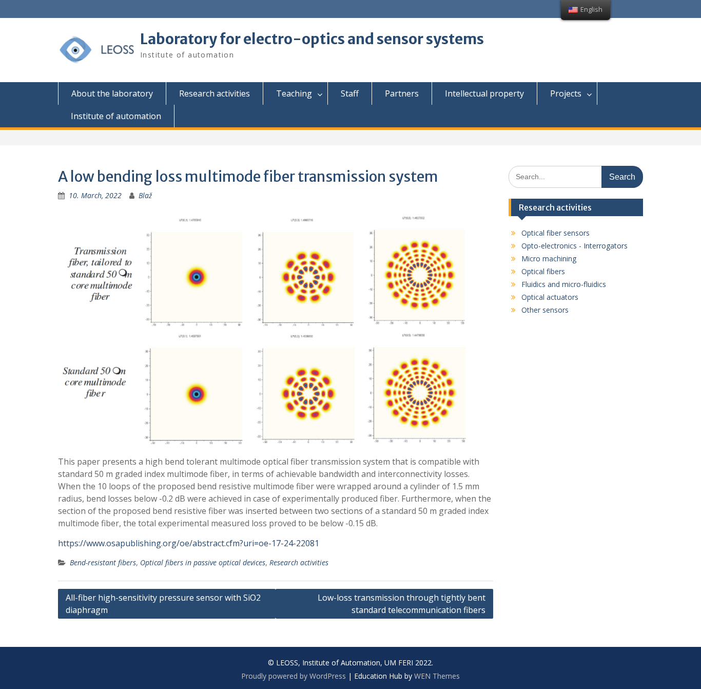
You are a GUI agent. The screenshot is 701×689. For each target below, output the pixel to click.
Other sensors (545, 310)
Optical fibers (543, 271)
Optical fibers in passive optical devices (202, 562)
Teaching (294, 93)
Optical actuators (549, 297)
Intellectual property (484, 93)
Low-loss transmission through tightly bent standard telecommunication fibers (401, 604)
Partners (402, 93)
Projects (565, 93)
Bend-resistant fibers (103, 562)
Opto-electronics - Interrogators (574, 246)
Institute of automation (116, 116)
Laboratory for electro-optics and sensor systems (312, 39)
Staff (350, 93)
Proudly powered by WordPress (293, 676)
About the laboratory (112, 93)
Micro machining (548, 258)
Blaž (145, 195)
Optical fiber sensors (555, 233)
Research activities (214, 93)
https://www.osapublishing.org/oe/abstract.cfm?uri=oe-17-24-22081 (188, 543)
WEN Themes (437, 676)
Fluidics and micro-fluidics (563, 284)
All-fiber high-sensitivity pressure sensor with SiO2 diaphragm (163, 604)
